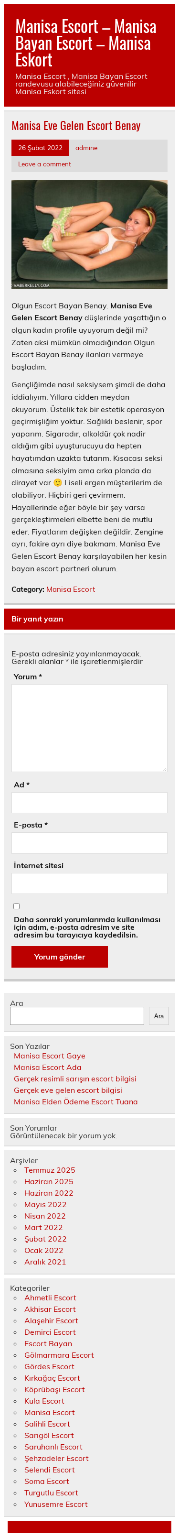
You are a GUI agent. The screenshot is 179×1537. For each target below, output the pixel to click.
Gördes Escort (49, 1366)
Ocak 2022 (43, 1250)
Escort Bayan (48, 1343)
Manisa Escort (70, 589)
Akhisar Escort (50, 1309)
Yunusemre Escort (56, 1504)
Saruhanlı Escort (53, 1446)
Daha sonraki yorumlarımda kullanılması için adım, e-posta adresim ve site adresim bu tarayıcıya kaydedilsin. (87, 927)
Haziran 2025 (49, 1181)
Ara (16, 1003)
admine (86, 147)
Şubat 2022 (45, 1238)
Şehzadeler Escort (56, 1458)
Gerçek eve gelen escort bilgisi (68, 1090)
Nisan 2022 (45, 1216)
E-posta (31, 824)
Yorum (28, 676)
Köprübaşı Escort (54, 1389)
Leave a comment (44, 164)
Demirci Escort (50, 1332)
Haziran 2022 (49, 1193)
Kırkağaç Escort (52, 1378)
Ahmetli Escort (50, 1297)
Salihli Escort (47, 1423)
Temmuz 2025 (49, 1170)
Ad (22, 784)
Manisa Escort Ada (48, 1067)
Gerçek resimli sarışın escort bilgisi (75, 1078)
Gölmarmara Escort (59, 1355)
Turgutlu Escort (51, 1492)
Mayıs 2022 (45, 1204)
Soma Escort (46, 1481)
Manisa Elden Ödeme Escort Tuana (76, 1101)
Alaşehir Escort (51, 1320)
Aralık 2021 (45, 1261)
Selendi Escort (49, 1469)
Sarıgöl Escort (49, 1435)
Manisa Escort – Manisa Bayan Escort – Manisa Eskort (86, 42)
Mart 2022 (43, 1227)
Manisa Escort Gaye (49, 1055)
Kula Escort (44, 1401)
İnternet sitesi (38, 865)
